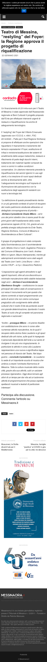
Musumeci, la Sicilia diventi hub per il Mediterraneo (9, 447)
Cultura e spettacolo (8, 27)
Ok (24, 11)
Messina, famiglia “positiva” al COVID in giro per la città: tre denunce (35, 447)
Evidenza (19, 27)
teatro (11, 414)
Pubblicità (23, 654)
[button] (43, 16)
